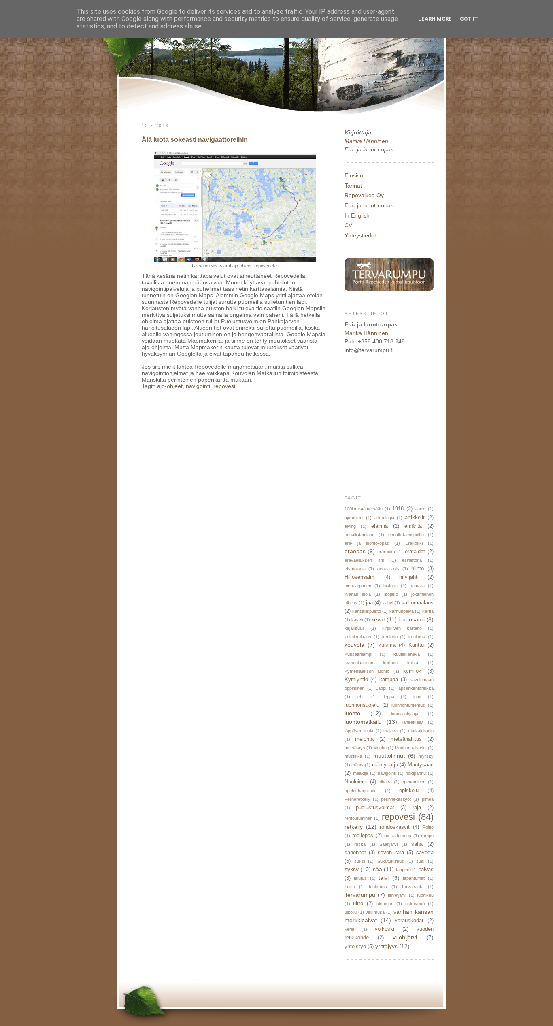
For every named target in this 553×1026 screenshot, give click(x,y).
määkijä (360, 773)
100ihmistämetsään (364, 508)
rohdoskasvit (395, 827)
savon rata (391, 852)
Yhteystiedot (360, 235)
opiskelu (409, 790)
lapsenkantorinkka (416, 688)
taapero (403, 869)
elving (350, 526)
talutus (360, 878)
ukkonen (384, 903)
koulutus (416, 636)
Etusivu (354, 175)
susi (420, 861)
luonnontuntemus (408, 705)
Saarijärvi (388, 844)
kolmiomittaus (358, 636)
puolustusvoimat (375, 808)
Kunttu (416, 645)
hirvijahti (409, 577)
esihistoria (412, 560)
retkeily (354, 826)
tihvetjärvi (397, 895)
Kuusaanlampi (358, 654)
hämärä (417, 585)
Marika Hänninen (366, 141)
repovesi (224, 386)
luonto (352, 713)
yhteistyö (355, 946)
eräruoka (386, 551)
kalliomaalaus (418, 603)
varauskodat (409, 921)
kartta (428, 611)
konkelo (390, 636)
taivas (426, 869)
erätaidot (415, 552)
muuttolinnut (389, 756)
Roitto (428, 827)
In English (357, 215)
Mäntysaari (421, 765)
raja (417, 808)
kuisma (387, 645)
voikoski (384, 929)
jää (369, 603)
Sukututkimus (390, 861)
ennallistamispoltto (406, 534)
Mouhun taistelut (411, 747)
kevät (378, 619)
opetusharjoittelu (360, 790)
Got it (469, 19)
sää (377, 869)
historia (390, 585)
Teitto (350, 886)
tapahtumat (414, 878)
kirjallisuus (355, 628)
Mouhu (380, 747)
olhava (385, 781)
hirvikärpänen (358, 585)
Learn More (435, 19)
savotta (425, 852)
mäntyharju (385, 765)
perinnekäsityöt (396, 799)
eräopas (355, 551)
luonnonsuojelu (362, 705)
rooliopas (362, 835)
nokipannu (416, 773)
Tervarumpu (360, 895)
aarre (420, 508)
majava (390, 730)
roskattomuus (397, 835)
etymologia (355, 568)
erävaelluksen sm (364, 560)
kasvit (357, 619)
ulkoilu (351, 912)
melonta (364, 739)
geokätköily (388, 568)
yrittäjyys (386, 946)
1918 (398, 509)
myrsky (426, 756)
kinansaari (411, 619)
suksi (359, 861)
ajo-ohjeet (170, 386)
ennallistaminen (359, 534)
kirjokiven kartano (402, 628)
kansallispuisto (366, 611)
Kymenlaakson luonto (367, 671)
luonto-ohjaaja (404, 713)
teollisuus (378, 886)
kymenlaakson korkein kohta (381, 662)
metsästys (355, 747)
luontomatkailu (363, 722)
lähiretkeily (412, 722)
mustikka (353, 756)
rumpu (427, 835)
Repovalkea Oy (364, 195)
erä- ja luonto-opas (367, 543)
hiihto (417, 569)
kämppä (388, 680)
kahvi (388, 602)
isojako (391, 594)
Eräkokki (414, 543)
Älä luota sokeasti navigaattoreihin (195, 139)
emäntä (413, 526)
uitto (358, 904)
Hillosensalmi (360, 577)
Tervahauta (412, 886)
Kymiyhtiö (356, 680)
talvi (384, 878)
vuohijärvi (405, 937)
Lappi (381, 688)
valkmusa (375, 912)
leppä (389, 696)
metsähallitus (406, 739)
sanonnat (355, 852)
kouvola (354, 645)
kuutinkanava (406, 654)
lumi (417, 696)
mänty (357, 764)
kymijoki (413, 671)
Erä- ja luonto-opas (369, 205)
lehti (360, 696)
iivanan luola (358, 594)
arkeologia (384, 517)
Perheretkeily (357, 799)
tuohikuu (425, 895)
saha (417, 844)
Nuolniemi (356, 782)
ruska (360, 844)
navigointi (198, 386)
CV (348, 225)
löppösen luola (359, 730)
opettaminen (413, 781)
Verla (349, 929)
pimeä (428, 799)
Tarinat (353, 185)
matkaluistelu (421, 730)
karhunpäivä (401, 611)
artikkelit (415, 517)
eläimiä (379, 526)
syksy (352, 869)
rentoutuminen (358, 818)
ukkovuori (415, 903)
